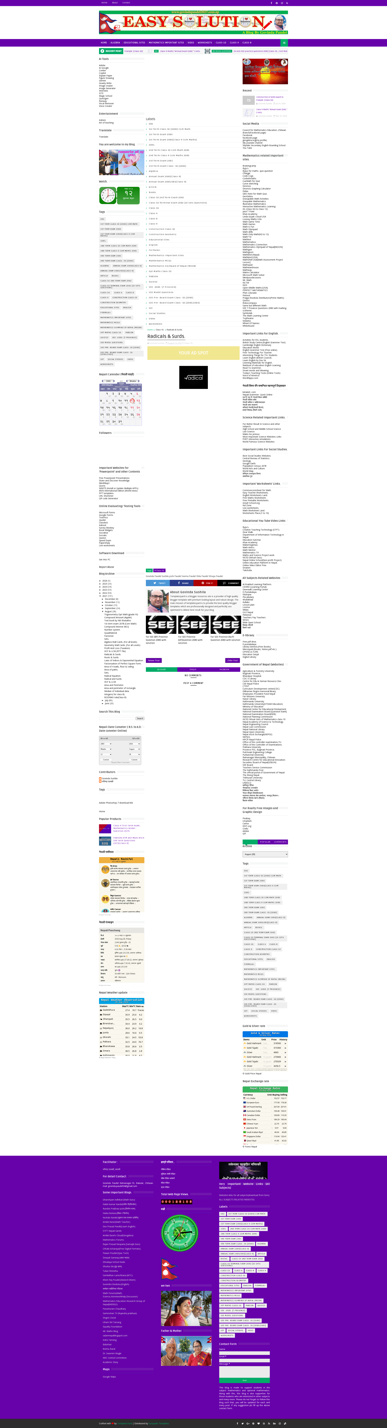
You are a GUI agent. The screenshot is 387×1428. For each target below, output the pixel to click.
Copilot (102, 73)
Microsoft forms (107, 512)
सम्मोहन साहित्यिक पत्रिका (113, 1288)
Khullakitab (248, 599)
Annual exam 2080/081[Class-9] (117, 271)
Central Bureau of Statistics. (256, 458)
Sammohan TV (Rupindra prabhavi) (120, 1313)
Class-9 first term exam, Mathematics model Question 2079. (126, 828)
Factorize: (109, 635)
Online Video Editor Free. (255, 565)
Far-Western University (254, 696)
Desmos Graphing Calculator (257, 188)
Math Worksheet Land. (254, 510)
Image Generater (107, 88)
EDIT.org (247, 826)
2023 (104, 589)
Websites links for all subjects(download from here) (244, 1195)
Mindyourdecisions (252, 277)
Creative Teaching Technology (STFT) (261, 529)
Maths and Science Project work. (259, 555)
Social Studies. (116, 359)
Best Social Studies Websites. (257, 455)
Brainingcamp (249, 165)
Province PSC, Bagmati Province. (259, 749)
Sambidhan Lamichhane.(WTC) (118, 1275)
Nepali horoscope (105, 914)
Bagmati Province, (252, 673)
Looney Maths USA (252, 219)
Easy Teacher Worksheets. (255, 492)
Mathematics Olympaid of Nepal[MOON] (263, 247)
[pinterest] (276, 3)
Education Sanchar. (252, 539)
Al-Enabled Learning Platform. (257, 584)
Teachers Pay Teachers (254, 617)
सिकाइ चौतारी (248, 625)
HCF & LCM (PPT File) (115, 651)
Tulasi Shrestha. (110, 1270)
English (127, 307)
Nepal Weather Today (108, 1057)
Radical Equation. (112, 675)
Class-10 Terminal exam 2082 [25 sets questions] (120, 287)
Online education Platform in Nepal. (260, 562)
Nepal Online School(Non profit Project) (262, 560)
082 (102, 219)
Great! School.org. (251, 502)
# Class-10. (159, 570)
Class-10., (189, 343)
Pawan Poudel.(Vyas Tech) (116, 1253)
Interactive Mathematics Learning (259, 206)
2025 (104, 583)
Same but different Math (255, 305)
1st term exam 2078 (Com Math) (120, 623)
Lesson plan (248, 604)
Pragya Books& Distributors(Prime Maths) (263, 297)
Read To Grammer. (252, 367)
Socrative (103, 532)
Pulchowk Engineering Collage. (257, 752)
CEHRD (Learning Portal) (255, 586)
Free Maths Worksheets (254, 497)
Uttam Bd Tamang (112, 1322)
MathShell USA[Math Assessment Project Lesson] (263, 261)
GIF (244, 833)
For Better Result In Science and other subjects (261, 425)
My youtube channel (252, 142)
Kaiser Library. (249, 698)
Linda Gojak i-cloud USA (254, 216)
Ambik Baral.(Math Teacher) (116, 1221)
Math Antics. (249, 547)
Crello (245, 828)
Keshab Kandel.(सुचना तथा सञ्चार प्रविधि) (120, 1217)
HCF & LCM (110, 681)
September (110, 608)
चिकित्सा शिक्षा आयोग (250, 790)
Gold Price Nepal (253, 1073)
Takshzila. (247, 570)
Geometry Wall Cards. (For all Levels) (122, 645)
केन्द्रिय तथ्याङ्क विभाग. (252, 473)
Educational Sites (134, 42)
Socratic (103, 535)
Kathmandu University (253, 701)
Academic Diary (110, 1362)
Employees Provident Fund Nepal (259, 693)
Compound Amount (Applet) (118, 617)
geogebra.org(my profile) (255, 140)
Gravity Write (105, 83)
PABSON (129, 332)
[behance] (274, 1423)
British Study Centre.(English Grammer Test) (264, 342)
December (110, 599)
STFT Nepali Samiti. (112, 1230)
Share (185, 583)
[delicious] (285, 1423)
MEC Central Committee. (115, 1357)
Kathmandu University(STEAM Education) (263, 704)
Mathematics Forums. (113, 1239)
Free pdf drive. (250, 641)
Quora (102, 485)
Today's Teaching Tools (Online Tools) (261, 373)
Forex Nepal (251, 1146)
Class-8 (246, 42)
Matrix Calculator (251, 272)
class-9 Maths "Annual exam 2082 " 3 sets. (135, 51)
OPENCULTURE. (251, 651)
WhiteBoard (248, 325)
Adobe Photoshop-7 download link (116, 802)
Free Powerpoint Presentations (114, 478)
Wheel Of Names (251, 323)
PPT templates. (106, 493)
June (107, 703)
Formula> (106, 312)
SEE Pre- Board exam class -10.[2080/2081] (117, 353)
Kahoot (102, 525)
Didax (245, 191)
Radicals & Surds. (112, 654)
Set (102, 359)
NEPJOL (246, 736)
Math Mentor (249, 550)
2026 (104, 580)
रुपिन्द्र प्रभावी (107, 781)
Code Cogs (248, 175)
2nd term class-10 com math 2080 (119, 246)
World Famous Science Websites (259, 441)
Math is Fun (248, 226)
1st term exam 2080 (111, 229)
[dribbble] (264, 1423)
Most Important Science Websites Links (262, 436)
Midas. (246, 609)
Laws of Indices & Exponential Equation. (123, 660)
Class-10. (106, 292)
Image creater (106, 85)
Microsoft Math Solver (254, 274)
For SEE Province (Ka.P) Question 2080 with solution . (225, 639)
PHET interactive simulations (257, 439)
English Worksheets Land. (255, 495)
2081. (103, 241)
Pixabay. (247, 818)
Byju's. (246, 527)
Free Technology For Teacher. (257, 352)
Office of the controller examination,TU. (262, 742)
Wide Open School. (252, 622)
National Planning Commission (258, 716)
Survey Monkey (106, 527)
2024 (104, 586)
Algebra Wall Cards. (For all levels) (120, 641)
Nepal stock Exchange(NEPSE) (257, 734)
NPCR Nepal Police (252, 739)
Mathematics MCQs (110, 322)
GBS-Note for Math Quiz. (255, 193)
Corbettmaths (249, 178)
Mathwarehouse (251, 267)
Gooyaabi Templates (159, 1423)
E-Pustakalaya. (250, 592)
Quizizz (105, 337)
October (109, 605)
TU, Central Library (252, 780)
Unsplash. (247, 820)
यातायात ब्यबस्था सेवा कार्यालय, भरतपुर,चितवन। (261, 795)
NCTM (246, 282)
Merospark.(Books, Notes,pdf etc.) (259, 649)
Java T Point (248, 211)
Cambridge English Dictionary (257, 345)
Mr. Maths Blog (110, 1331)
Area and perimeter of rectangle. (120, 688)
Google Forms (106, 515)
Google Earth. (249, 463)
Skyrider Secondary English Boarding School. (264, 145)
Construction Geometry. (114, 302)
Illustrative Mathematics (254, 203)
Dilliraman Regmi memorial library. (259, 691)
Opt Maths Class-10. (111, 332)
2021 (104, 595)
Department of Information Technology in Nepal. (263, 536)
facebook (224, 669)
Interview (103, 90)
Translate (103, 136)
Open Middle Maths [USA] (255, 287)
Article (104, 276)
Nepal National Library (254, 729)
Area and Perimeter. (114, 685)
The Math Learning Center (255, 315)
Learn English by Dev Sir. (255, 360)
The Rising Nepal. (251, 775)
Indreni (102, 120)
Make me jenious (251, 434)
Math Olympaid (250, 229)
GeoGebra (248, 196)
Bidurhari (107, 1344)
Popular (265, 842)
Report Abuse (106, 567)
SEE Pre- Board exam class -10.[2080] (120, 347)
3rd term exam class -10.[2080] (117, 261)
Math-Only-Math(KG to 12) (256, 234)
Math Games (249, 224)
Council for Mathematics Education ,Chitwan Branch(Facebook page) (264, 131)
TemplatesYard (124, 1423)
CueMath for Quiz (251, 181)
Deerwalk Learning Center (255, 589)
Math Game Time (251, 221)
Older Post (232, 660)
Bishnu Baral (109, 1348)
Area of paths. (111, 669)
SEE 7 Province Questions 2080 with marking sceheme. (264, 309)
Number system (112, 629)
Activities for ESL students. (255, 339)
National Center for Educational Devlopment (264, 709)
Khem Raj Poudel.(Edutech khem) (119, 1279)
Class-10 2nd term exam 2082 (116, 281)
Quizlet (102, 520)
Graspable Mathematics (254, 201)
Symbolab (247, 313)
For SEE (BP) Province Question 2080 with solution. (157, 639)
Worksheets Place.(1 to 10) (256, 513)
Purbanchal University (253, 754)
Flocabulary (248, 597)
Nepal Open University (253, 731)
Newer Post (154, 660)
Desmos (247, 186)
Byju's (246, 168)
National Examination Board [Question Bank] (265, 711)
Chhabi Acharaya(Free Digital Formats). (122, 1248)
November (110, 602)
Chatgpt (246, 173)
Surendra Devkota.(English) (116, 1284)
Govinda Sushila (109, 778)
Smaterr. (247, 567)
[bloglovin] (258, 1423)
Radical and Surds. (113, 678)
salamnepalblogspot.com (115, 1335)
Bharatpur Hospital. (252, 676)
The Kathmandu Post (253, 770)
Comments (280, 842)
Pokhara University (252, 747)
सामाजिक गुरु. (248, 476)
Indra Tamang (110, 1339)
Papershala (104, 542)
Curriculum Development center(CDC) (261, 688)
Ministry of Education (253, 706)
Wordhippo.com (250, 378)
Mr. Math (247, 280)
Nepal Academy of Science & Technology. (263, 721)
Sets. (106, 638)
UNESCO (247, 782)
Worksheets (205, 42)
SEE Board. (248, 764)
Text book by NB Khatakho (117, 620)
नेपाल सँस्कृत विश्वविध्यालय (253, 792)
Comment (233, 583)
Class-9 (234, 42)
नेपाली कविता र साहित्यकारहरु (254, 402)
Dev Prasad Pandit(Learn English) (119, 1226)
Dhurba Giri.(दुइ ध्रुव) (112, 1266)
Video (191, 42)
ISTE (101, 93)
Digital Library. (250, 656)
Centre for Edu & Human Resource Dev (262, 681)
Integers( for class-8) (114, 694)
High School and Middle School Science (262, 428)
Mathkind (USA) (250, 257)
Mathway (247, 270)
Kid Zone (247, 505)
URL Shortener (106, 495)
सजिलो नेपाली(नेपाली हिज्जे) (253, 407)
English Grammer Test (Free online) (260, 350)
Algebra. (105, 266)
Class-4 (118, 292)
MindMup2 (104, 483)
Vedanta (247, 320)
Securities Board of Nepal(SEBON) (259, 762)
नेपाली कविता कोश (249, 399)
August (108, 611)
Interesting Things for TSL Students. (260, 355)
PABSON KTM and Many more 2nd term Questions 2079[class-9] (128, 841)
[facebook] (271, 3)
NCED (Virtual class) (252, 557)
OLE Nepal (248, 612)
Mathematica (249, 242)
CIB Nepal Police (251, 683)
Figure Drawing (106, 78)
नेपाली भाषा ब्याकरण (250, 404)
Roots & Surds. (111, 657)
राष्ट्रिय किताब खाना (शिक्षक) (254, 797)
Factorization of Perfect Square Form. (122, 663)
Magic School (105, 95)
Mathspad (247, 264)
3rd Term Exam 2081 (111, 256)
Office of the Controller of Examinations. (262, 744)
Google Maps (109, 1376)
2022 (104, 592)
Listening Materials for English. (257, 362)
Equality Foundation (112, 1326)
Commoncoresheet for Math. (257, 490)
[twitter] (242, 1423)
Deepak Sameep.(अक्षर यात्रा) (116, 1257)
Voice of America (251, 375)
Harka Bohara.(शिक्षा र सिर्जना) (116, 1213)
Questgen (104, 98)
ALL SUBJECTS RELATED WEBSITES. (237, 1199)
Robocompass (250, 302)
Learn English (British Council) (257, 357)
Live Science (249, 431)
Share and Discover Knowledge (114, 480)
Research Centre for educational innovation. (264, 759)
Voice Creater (105, 106)
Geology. (247, 460)
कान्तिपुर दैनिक (248, 785)
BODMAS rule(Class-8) (115, 697)
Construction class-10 (124, 297)
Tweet (162, 583)
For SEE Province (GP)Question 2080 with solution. (190, 639)
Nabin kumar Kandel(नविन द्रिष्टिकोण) (119, 1204)
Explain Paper (105, 75)
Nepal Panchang (105, 985)
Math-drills (248, 231)
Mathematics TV (251, 552)
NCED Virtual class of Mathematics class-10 (264, 719)
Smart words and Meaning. (256, 370)
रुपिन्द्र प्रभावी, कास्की (111, 1169)
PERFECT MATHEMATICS (255, 290)
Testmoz (103, 517)
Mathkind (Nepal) (251, 254)
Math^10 (247, 236)
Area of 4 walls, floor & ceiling (119, 666)
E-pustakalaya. (250, 644)
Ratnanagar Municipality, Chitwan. (259, 757)
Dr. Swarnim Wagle (112, 1353)
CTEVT (246, 686)
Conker (102, 70)
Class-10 (221, 42)
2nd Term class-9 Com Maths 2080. (119, 251)
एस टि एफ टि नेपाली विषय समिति (255, 397)
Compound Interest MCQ (116, 626)
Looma (246, 607)
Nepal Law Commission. (254, 726)
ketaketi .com (249, 392)
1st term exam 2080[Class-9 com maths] (118, 235)
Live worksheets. (251, 507)
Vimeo (246, 619)
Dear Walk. (248, 532)
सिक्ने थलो (246, 627)
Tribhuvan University (252, 777)
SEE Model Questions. (176, 51)
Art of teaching (106, 122)
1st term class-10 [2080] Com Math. (119, 224)
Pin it (209, 583)
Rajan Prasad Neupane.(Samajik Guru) (121, 1244)
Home (104, 2)
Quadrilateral (110, 632)
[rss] (269, 1423)
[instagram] (282, 3)
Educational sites (110, 307)
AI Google (104, 67)
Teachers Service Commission (257, 767)
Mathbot (247, 239)
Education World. (251, 347)
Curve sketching (250, 183)
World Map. (248, 471)
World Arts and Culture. (254, 468)
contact (126, 2)
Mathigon (247, 249)
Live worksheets (107, 545)
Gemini (102, 80)
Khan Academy (250, 214)
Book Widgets (106, 530)
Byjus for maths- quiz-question (258, 170)
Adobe (102, 65)
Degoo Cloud (109, 1317)
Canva (246, 823)
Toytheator (248, 318)
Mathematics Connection (255, 244)
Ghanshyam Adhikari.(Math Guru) (119, 1199)
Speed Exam (105, 540)
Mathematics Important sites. (116, 317)
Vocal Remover (106, 103)
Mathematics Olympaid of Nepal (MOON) (121, 327)
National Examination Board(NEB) (259, 714)
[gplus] (248, 1423)
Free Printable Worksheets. (256, 500)
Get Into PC (104, 559)
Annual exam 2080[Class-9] (127, 266)
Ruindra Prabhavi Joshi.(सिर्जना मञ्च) (119, 1208)
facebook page (250, 137)
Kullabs (246, 602)
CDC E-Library (249, 678)
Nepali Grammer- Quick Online (257, 394)
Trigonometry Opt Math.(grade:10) (121, 614)
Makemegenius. (250, 544)
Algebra (115, 42)
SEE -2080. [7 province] (124, 337)
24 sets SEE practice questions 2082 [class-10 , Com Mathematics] (220, 51)
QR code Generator (108, 498)
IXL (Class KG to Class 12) (255, 209)
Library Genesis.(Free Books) (257, 646)
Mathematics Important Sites (166, 42)
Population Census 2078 (254, 465)
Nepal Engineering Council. (255, 724)
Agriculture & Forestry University (258, 671)
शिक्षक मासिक (248, 800)
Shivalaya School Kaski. (114, 1262)
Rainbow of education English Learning (262, 365)
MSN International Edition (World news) (118, 490)
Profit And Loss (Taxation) (117, 648)
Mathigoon (248, 252)
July (106, 700)
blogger (161, 669)
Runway (103, 101)
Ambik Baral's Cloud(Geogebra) (118, 1235)
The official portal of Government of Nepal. (264, 772)
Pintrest (246, 295)
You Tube (247, 147)
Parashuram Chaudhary (114, 1308)
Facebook (247, 135)
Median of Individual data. (116, 691)
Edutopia (247, 594)
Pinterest (247, 614)
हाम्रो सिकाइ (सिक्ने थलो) (252, 409)
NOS (245, 285)
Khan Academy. (250, 542)
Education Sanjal (251, 654)
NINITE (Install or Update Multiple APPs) (118, 488)
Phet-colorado (250, 292)
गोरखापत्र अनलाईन (250, 787)
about (115, 2)
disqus (193, 669)
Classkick (103, 522)
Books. (115, 276)
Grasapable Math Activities (256, 198)
